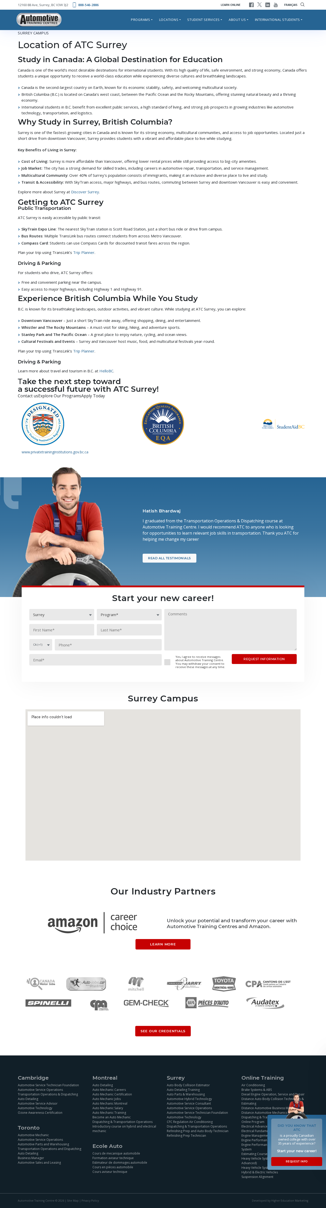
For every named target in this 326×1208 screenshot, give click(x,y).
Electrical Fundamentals (258, 1131)
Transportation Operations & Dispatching (48, 1094)
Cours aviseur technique (109, 1172)
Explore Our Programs (59, 396)
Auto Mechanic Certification (112, 1094)
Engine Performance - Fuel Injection (266, 1140)
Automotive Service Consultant (189, 1103)
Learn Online (230, 5)
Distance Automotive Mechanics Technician (272, 1112)
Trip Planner (83, 252)
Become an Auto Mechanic (111, 1117)
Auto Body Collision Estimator (188, 1085)
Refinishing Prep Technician (186, 1135)
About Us (237, 19)
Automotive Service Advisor (38, 1103)
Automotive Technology (35, 1108)
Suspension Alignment (257, 1177)
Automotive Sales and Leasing (39, 1162)
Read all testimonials (169, 558)
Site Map (73, 1201)
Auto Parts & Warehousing (186, 1094)
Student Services (203, 19)
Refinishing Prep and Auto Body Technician (197, 1131)
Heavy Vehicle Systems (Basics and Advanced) (266, 1160)
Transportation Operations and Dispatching (49, 1149)
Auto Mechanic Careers (109, 1090)
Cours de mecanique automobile (116, 1153)
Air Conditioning (253, 1085)
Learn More (163, 944)
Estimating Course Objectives (262, 1154)
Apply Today (93, 396)
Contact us (28, 396)
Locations (169, 19)
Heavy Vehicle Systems (257, 1167)
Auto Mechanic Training (109, 1112)
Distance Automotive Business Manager (269, 1108)
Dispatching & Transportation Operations (122, 1122)
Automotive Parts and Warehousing (43, 1144)
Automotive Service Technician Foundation (48, 1085)
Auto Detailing (28, 1099)
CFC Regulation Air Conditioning (190, 1122)
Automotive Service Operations (40, 1090)
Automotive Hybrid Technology (189, 1099)
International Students (277, 19)
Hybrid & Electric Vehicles (259, 1172)
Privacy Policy (90, 1201)
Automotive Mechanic (33, 1135)
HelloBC (105, 370)
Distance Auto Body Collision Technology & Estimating (272, 1101)
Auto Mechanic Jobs (106, 1099)
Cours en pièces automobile (112, 1167)
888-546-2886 (88, 5)
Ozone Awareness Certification (40, 1112)
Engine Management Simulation (263, 1135)
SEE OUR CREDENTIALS (163, 1031)
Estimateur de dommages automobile (119, 1162)
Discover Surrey (84, 191)
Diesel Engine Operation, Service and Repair (273, 1094)
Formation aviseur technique (113, 1158)
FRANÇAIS (290, 5)
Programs (140, 19)
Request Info (297, 1161)
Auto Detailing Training (183, 1090)
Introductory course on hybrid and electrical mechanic (124, 1128)
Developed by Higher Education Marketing (280, 1201)
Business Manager (31, 1158)
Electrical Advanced (255, 1126)
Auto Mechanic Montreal (109, 1103)
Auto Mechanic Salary (107, 1108)
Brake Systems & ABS (256, 1090)
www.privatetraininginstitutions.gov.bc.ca (55, 452)
